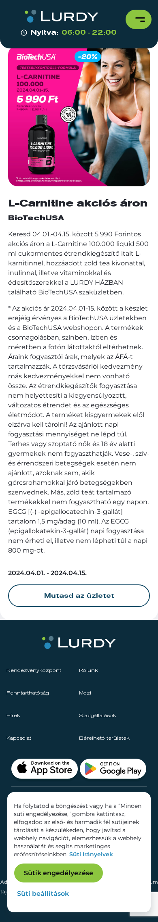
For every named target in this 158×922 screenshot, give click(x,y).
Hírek (13, 715)
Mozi (85, 693)
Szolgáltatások (97, 715)
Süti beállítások (43, 893)
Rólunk (88, 670)
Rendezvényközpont (33, 670)
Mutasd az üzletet (79, 595)
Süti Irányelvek (91, 854)
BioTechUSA (36, 218)
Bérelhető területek (104, 738)
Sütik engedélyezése (58, 873)
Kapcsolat (18, 738)
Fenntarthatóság (27, 693)
